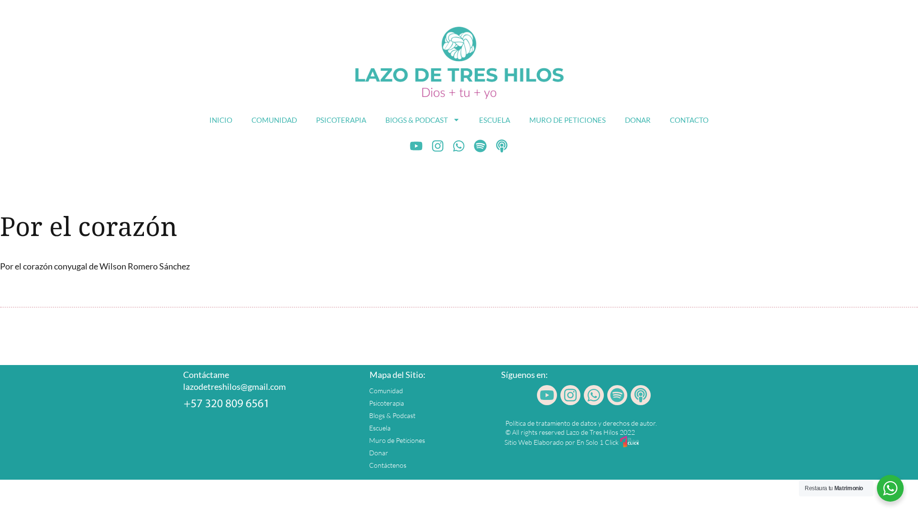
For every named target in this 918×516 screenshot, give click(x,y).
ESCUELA (494, 120)
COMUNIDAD (274, 120)
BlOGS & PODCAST (416, 120)
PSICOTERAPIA (341, 120)
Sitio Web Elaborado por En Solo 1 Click (561, 442)
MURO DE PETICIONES (567, 120)
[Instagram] (437, 146)
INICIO (220, 120)
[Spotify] (480, 146)
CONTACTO (689, 120)
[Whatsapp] (459, 146)
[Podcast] (502, 146)
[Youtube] (416, 146)
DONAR (638, 120)
